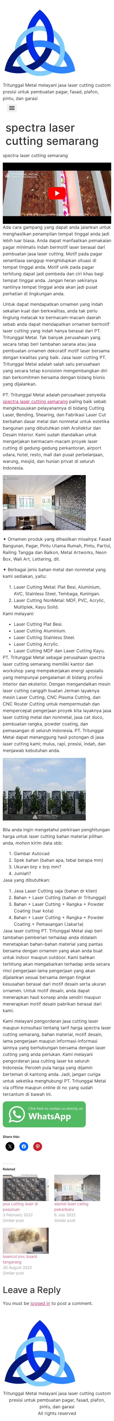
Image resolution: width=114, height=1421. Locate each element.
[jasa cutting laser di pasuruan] (26, 1188)
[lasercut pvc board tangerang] (26, 1241)
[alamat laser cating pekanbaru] (77, 1188)
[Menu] (12, 108)
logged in (40, 1303)
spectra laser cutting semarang (35, 401)
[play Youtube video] (57, 193)
